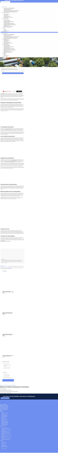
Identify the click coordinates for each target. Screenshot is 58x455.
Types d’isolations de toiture (5, 12)
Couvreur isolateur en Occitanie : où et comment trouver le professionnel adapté (7, 335)
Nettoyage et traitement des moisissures (9, 49)
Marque (5, 54)
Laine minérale (6, 15)
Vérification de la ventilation (7, 27)
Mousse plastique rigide (7, 16)
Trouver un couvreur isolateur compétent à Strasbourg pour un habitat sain (8, 292)
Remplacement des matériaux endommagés (10, 24)
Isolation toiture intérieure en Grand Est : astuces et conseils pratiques (8, 355)
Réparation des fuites (6, 25)
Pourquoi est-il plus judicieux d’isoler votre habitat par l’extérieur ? (9, 391)
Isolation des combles (7, 22)
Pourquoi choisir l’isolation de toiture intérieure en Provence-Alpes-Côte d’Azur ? (7, 313)
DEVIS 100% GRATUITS (4, 31)
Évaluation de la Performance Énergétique (9, 34)
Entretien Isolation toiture (5, 18)
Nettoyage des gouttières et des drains (9, 23)
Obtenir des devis (12, 73)
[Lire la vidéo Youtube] (12, 149)
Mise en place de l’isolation (7, 9)
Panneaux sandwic (6, 43)
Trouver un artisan (6, 30)
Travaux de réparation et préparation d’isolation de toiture (11, 10)
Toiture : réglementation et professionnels (6, 390)
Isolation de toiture (4, 6)
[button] (4, 242)
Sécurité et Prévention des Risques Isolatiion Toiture (10, 11)
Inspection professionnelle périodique (9, 21)
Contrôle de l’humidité (7, 45)
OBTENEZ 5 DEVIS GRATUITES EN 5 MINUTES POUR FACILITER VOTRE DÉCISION (8, 380)
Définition (5, 29)
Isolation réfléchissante (7, 14)
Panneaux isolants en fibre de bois (8, 17)
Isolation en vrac (6, 39)
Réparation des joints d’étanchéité (8, 26)
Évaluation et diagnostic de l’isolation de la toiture (10, 38)
